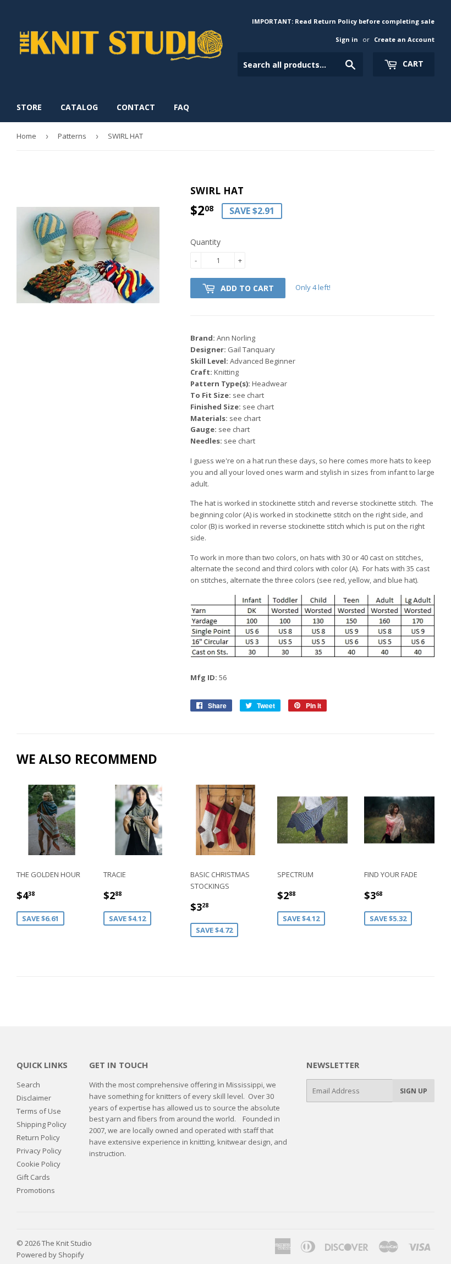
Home (26, 136)
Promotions (35, 1190)
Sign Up (413, 1091)
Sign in (347, 39)
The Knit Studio (67, 1243)
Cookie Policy (38, 1164)
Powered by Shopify (50, 1255)
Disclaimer (33, 1098)
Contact (136, 107)
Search (28, 1085)
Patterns (72, 136)
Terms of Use (38, 1111)
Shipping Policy (41, 1124)
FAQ (181, 107)
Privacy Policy (39, 1151)
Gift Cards (33, 1177)
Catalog (79, 107)
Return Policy (38, 1137)
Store (29, 107)
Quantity (205, 242)
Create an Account (404, 39)
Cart (412, 63)
